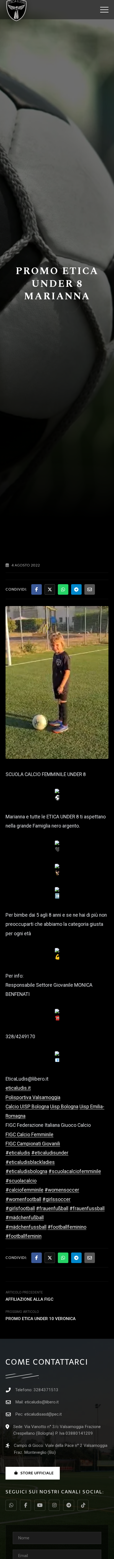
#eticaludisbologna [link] (26, 1171)
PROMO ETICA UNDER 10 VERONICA (41, 1318)
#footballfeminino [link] (67, 1227)
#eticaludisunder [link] (49, 1153)
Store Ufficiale (37, 1473)
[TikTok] (83, 1505)
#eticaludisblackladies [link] (30, 1162)
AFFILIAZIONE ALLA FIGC (29, 1299)
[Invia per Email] (89, 589)
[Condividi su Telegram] (76, 589)
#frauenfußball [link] (52, 1208)
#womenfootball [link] (23, 1199)
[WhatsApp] (11, 1505)
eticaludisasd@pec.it (43, 1414)
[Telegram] (68, 1505)
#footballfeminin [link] (24, 1236)
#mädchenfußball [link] (25, 1217)
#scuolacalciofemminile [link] (74, 1171)
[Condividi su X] (50, 589)
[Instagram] (54, 1505)
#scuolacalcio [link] (21, 1181)
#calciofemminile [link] (24, 1190)
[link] (33, 1097)
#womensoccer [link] (62, 1190)
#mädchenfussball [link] (26, 1227)
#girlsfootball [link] (20, 1208)
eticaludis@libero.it (42, 1402)
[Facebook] (25, 1505)
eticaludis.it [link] (18, 1088)
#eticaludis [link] (18, 1153)
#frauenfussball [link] (87, 1208)
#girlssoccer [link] (56, 1199)
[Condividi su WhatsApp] (63, 589)
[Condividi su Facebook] (36, 589)
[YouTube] (39, 1505)
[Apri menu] (104, 9)
